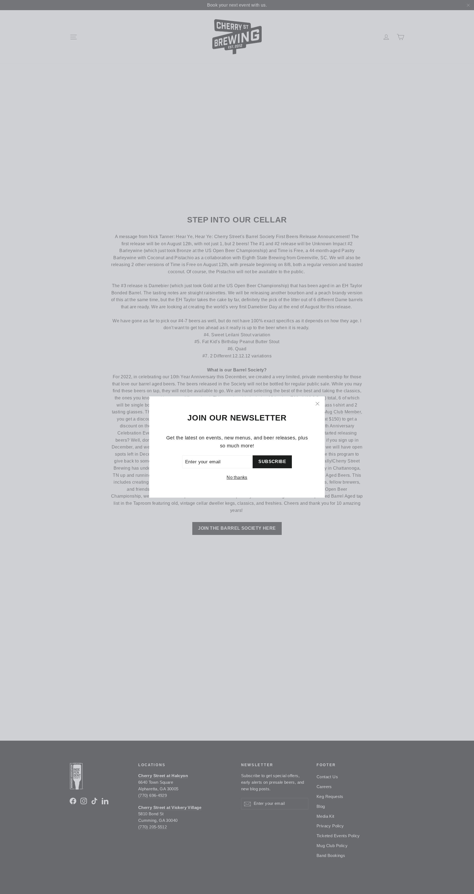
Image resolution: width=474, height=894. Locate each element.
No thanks (237, 477)
